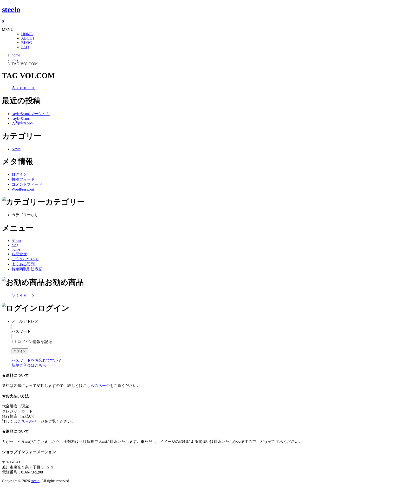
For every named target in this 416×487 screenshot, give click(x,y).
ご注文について (25, 259)
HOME (27, 34)
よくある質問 (23, 264)
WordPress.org (23, 189)
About (16, 241)
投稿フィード (23, 179)
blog (15, 245)
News (16, 149)
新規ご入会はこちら (29, 365)
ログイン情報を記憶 (34, 342)
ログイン (19, 174)
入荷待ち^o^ (22, 123)
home (16, 249)
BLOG (26, 43)
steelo (11, 9)
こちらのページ (96, 386)
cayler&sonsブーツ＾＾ (31, 114)
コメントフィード (27, 184)
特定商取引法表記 (27, 269)
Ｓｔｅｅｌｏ (23, 88)
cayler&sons (21, 119)
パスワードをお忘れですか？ (37, 360)
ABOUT (28, 38)
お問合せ (19, 254)
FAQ (25, 47)
